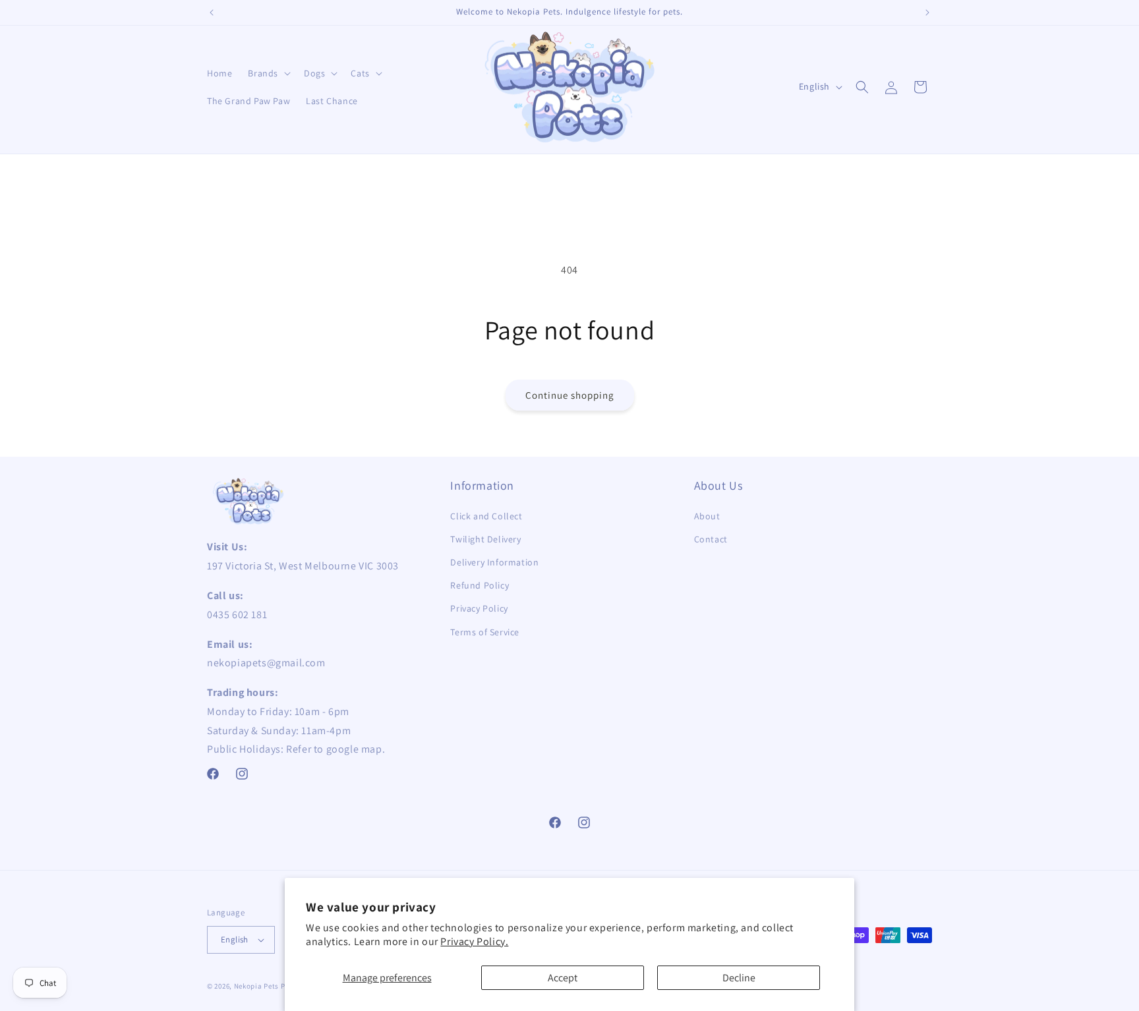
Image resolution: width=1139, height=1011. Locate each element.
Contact (711, 539)
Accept (562, 978)
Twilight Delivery (485, 539)
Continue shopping (569, 395)
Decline (738, 978)
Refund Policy (479, 585)
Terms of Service (484, 632)
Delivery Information (494, 562)
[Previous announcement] (211, 12)
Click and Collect (486, 516)
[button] (268, 73)
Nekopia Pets (256, 986)
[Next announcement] (927, 12)
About (707, 516)
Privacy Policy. (474, 941)
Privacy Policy (479, 608)
